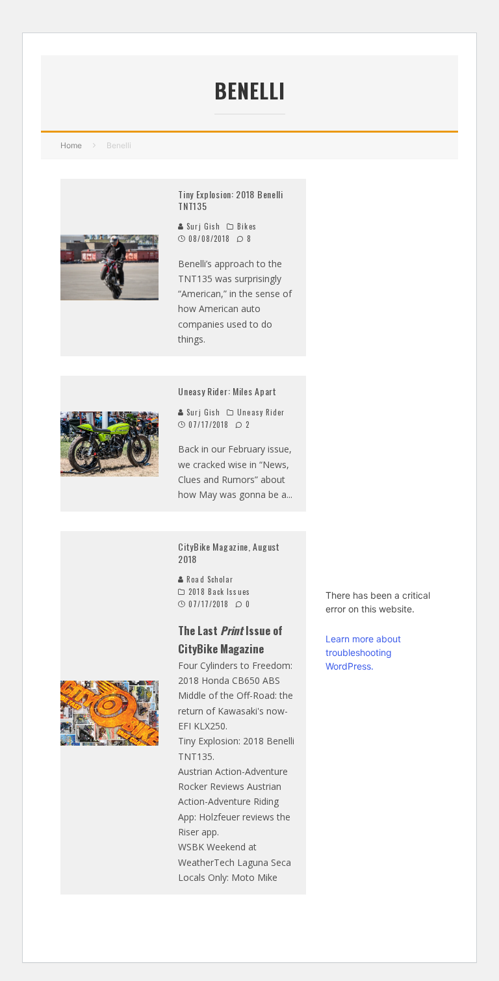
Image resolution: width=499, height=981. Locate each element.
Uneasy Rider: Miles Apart (227, 391)
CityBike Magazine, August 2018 (229, 552)
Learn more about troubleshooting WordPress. (363, 652)
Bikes (247, 226)
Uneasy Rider (261, 412)
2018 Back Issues (219, 591)
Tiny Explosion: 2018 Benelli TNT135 (230, 200)
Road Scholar (208, 579)
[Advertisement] (382, 374)
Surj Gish (202, 226)
